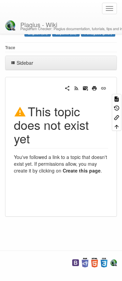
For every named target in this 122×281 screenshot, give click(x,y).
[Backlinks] (116, 117)
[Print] (94, 87)
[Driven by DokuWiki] (113, 262)
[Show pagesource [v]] (116, 98)
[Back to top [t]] (116, 126)
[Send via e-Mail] (85, 87)
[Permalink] (103, 87)
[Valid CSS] (104, 262)
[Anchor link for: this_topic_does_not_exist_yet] (36, 138)
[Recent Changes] (76, 87)
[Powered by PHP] (85, 262)
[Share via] (67, 87)
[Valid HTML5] (94, 262)
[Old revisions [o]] (116, 107)
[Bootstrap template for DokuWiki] (75, 262)
